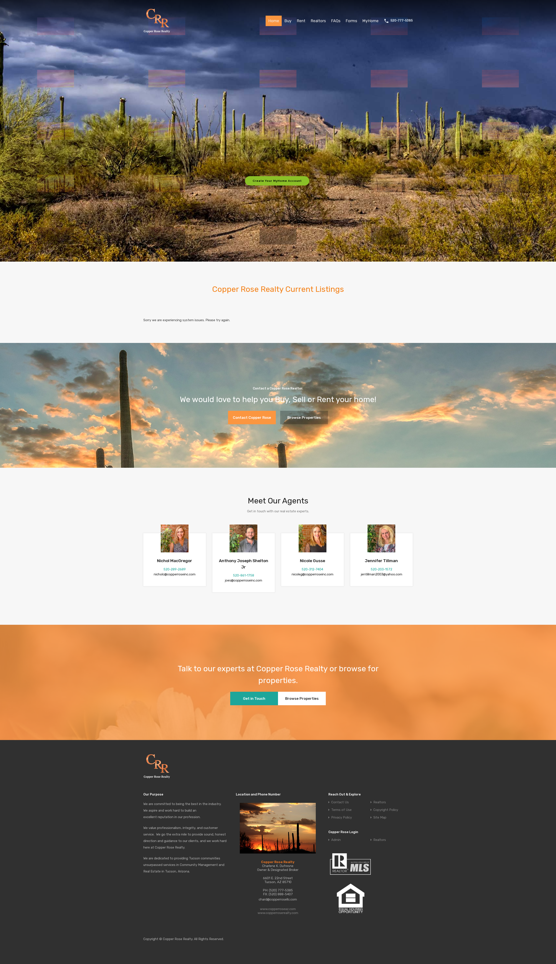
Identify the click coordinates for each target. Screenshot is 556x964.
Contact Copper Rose (252, 417)
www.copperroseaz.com (278, 909)
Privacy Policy (341, 817)
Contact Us (340, 802)
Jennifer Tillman (381, 560)
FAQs (335, 20)
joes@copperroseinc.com (243, 580)
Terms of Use (341, 810)
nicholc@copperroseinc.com (174, 574)
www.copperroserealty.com (278, 913)
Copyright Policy (385, 810)
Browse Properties (304, 417)
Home (273, 20)
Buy (287, 20)
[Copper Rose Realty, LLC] (158, 34)
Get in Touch (254, 698)
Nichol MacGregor (174, 560)
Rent (301, 20)
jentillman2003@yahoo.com (381, 574)
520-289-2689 (175, 569)
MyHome (370, 20)
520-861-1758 (243, 575)
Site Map (379, 817)
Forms (351, 20)
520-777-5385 (402, 20)
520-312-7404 (312, 569)
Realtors (318, 20)
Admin (336, 840)
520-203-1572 (381, 569)
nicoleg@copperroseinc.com (312, 574)
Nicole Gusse (312, 560)
